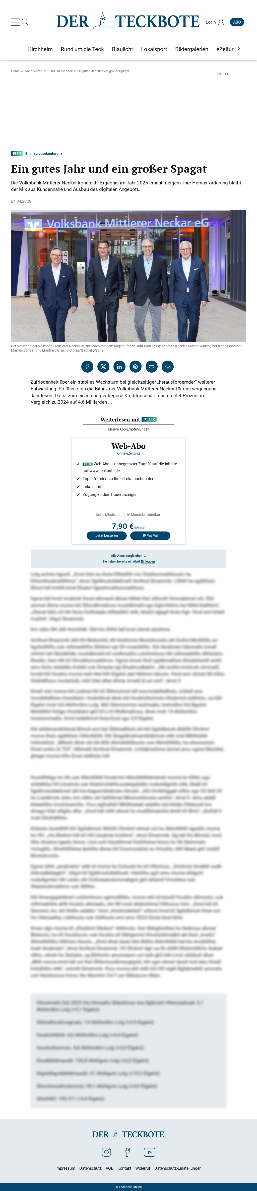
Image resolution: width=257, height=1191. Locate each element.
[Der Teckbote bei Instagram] (106, 1152)
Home (15, 71)
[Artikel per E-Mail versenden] (168, 367)
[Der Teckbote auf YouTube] (149, 1152)
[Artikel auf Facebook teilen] (87, 367)
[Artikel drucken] (152, 367)
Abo (237, 22)
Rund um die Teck (60, 71)
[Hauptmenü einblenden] (16, 22)
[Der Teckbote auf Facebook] (127, 1152)
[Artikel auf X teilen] (103, 367)
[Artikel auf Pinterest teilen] (136, 367)
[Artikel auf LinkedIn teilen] (119, 367)
